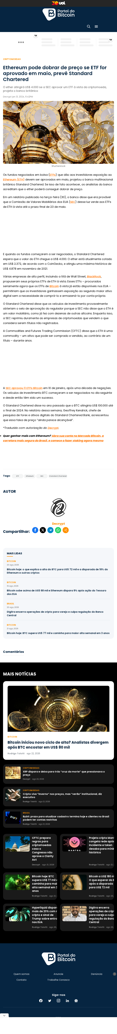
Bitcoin (54, 286)
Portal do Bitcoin (58, 14)
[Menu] (96, 27)
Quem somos (21, 974)
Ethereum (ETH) (14, 179)
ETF (17, 476)
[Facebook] (40, 1000)
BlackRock (94, 276)
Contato (21, 980)
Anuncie (58, 974)
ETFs (53, 175)
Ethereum (30, 476)
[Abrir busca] (88, 27)
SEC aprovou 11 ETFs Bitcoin (24, 388)
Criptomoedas (12, 59)
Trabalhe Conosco (58, 980)
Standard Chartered (58, 476)
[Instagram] (58, 1000)
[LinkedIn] (67, 1000)
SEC (72, 202)
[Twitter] (49, 1000)
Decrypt (58, 524)
